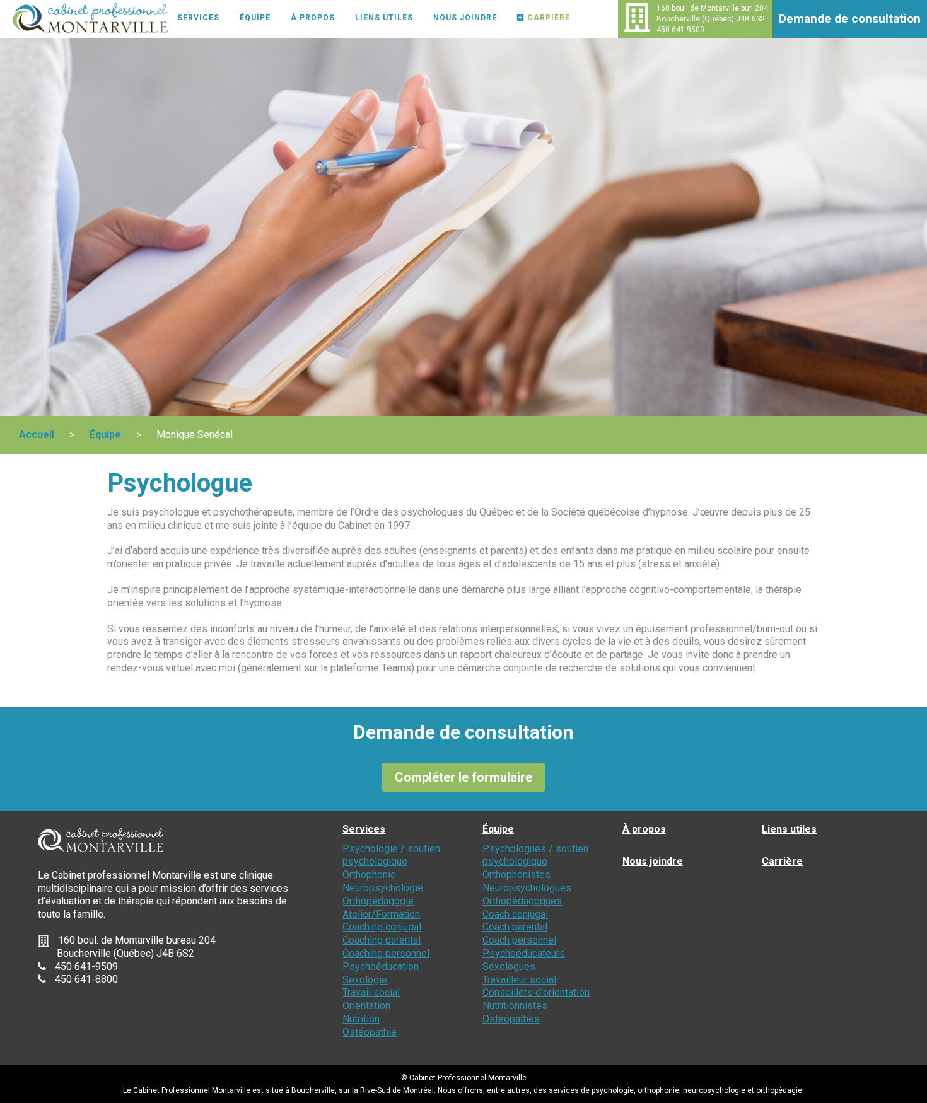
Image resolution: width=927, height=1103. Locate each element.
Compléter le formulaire (463, 777)
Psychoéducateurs (523, 953)
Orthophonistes (516, 875)
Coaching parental (381, 940)
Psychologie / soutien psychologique (391, 855)
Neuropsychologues (526, 888)
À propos (313, 17)
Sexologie (364, 980)
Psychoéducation (380, 967)
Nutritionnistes (514, 1006)
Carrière (548, 17)
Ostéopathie (369, 1032)
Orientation (366, 1006)
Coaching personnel (385, 953)
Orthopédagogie (378, 901)
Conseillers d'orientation (536, 992)
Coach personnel (519, 940)
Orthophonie (369, 875)
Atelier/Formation (381, 914)
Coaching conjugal (381, 927)
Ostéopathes (511, 1019)
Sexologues (508, 967)
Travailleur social (519, 980)
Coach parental (514, 927)
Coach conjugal (515, 914)
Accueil (36, 435)
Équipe (255, 17)
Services (198, 17)
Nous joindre (465, 17)
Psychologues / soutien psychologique (535, 855)
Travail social (371, 992)
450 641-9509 (680, 29)
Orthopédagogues (522, 901)
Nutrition (361, 1019)
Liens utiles (384, 17)
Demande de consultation (850, 18)
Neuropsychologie (382, 888)
